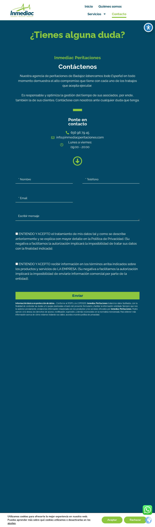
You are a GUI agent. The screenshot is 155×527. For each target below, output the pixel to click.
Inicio (89, 6)
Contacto (119, 14)
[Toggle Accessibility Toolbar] (148, 27)
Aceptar (112, 520)
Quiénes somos (110, 6)
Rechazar (135, 520)
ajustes (12, 523)
